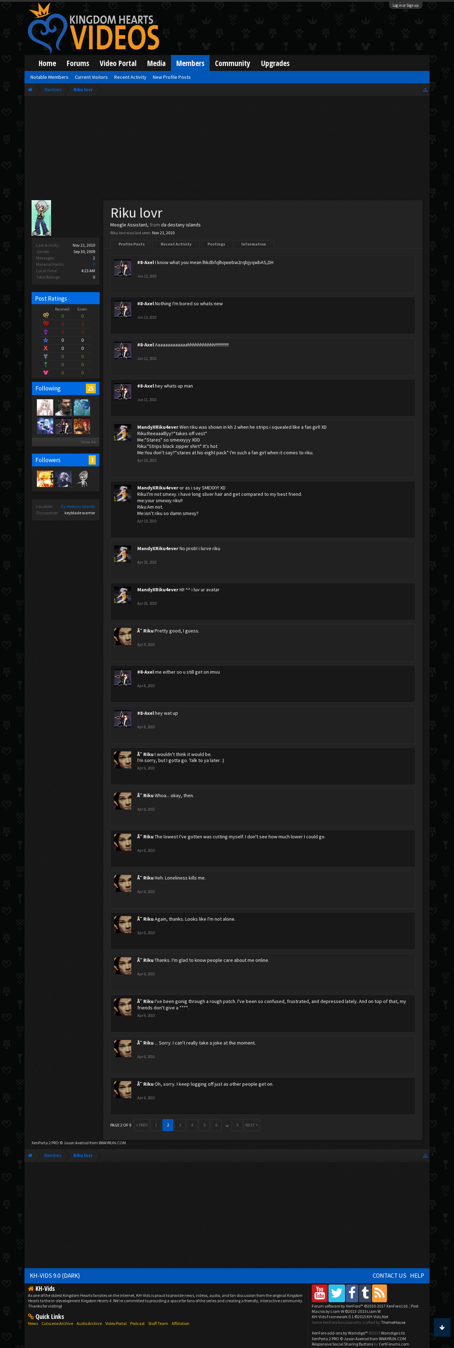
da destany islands (78, 506)
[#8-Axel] (63, 425)
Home (47, 63)
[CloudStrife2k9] (63, 407)
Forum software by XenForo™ (360, 1306)
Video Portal (118, 63)
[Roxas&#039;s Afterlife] (81, 478)
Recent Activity (176, 244)
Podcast (137, 1323)
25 (91, 388)
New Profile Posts (172, 77)
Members (190, 63)
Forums (78, 63)
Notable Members (49, 77)
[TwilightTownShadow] (63, 478)
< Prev (142, 1125)
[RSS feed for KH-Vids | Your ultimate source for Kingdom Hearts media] (379, 1293)
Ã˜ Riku (145, 631)
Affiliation (180, 1323)
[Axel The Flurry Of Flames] (81, 425)
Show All (88, 442)
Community (232, 63)
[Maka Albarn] (44, 425)
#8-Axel (145, 262)
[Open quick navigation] (425, 89)
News (33, 1323)
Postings (216, 244)
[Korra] (81, 407)
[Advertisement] (227, 149)
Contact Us (389, 1275)
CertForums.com (394, 1344)
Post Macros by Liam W (365, 1308)
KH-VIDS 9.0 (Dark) (55, 1275)
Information (253, 244)
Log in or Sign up (406, 5)
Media (156, 63)
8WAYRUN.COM (112, 1142)
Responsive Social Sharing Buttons (342, 1344)
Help (417, 1275)
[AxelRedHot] (44, 407)
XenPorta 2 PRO (45, 1142)
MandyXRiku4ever (157, 427)
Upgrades (275, 63)
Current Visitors (91, 77)
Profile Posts (131, 244)
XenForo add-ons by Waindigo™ (340, 1333)
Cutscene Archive (57, 1323)
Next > (251, 1125)
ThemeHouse (393, 1322)
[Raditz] (44, 478)
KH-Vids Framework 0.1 (350, 1316)
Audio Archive (89, 1323)
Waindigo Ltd (393, 1333)
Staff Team (158, 1323)
